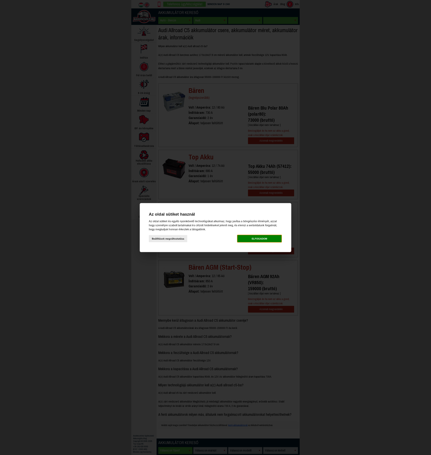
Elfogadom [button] (259, 238)
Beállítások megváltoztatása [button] (168, 238)
